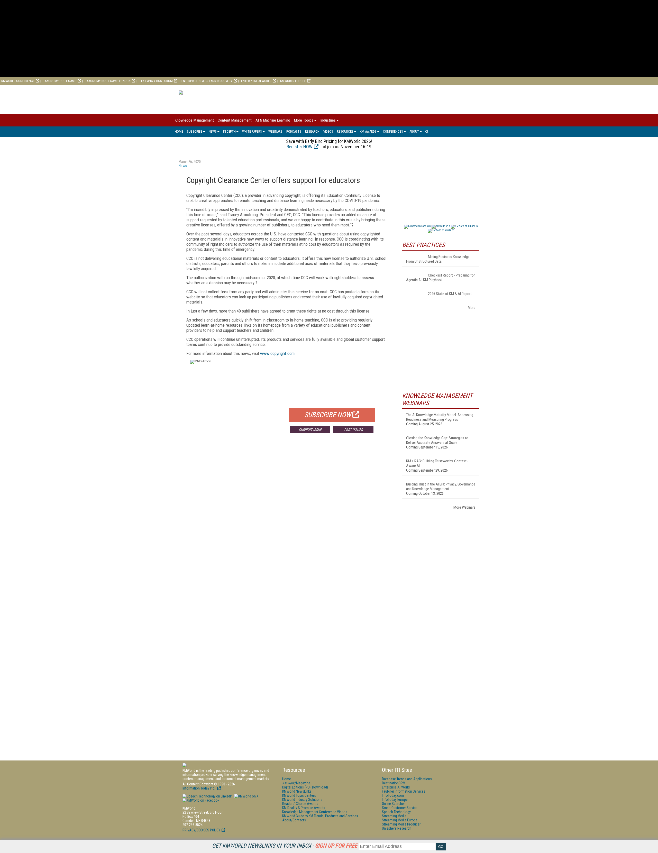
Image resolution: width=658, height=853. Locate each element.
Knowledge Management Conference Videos (314, 812)
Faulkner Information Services (403, 791)
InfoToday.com (393, 795)
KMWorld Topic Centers (299, 795)
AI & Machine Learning (272, 120)
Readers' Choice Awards (300, 804)
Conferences (393, 131)
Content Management (235, 120)
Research (312, 131)
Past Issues (353, 430)
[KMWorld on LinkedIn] (207, 796)
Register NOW (300, 146)
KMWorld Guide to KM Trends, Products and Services (320, 816)
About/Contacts (294, 820)
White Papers (252, 131)
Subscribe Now (327, 415)
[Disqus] (286, 513)
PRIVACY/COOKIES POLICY (201, 830)
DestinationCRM (393, 783)
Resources (345, 131)
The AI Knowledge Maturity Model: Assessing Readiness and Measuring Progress (439, 417)
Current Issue (310, 430)
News (213, 131)
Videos (328, 131)
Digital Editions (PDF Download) (305, 787)
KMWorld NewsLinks (297, 791)
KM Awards (368, 131)
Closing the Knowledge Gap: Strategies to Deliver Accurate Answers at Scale (437, 440)
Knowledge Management (194, 120)
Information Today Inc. (199, 788)
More (472, 307)
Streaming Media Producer (401, 824)
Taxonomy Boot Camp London (108, 81)
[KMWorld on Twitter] (246, 796)
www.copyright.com (277, 353)
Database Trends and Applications (407, 779)
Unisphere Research (396, 828)
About (414, 131)
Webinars (275, 131)
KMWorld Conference (17, 81)
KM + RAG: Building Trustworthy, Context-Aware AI (437, 463)
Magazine (296, 783)
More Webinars (464, 507)
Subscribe (194, 131)
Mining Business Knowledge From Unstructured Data (438, 259)
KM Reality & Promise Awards (303, 808)
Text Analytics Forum (156, 81)
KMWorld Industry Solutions (302, 799)
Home (179, 131)
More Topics (303, 120)
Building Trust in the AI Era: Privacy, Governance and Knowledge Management (440, 486)
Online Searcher (393, 804)
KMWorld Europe (293, 81)
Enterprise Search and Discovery (206, 81)
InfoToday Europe (395, 799)
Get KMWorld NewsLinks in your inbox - (284, 845)
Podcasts (293, 131)
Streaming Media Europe (399, 820)
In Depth (229, 131)
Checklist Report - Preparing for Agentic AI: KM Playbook (440, 277)
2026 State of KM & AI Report (450, 293)
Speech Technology (396, 812)
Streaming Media (394, 816)
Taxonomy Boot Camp (59, 81)
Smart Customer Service (399, 808)
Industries (328, 120)
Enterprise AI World (256, 81)
